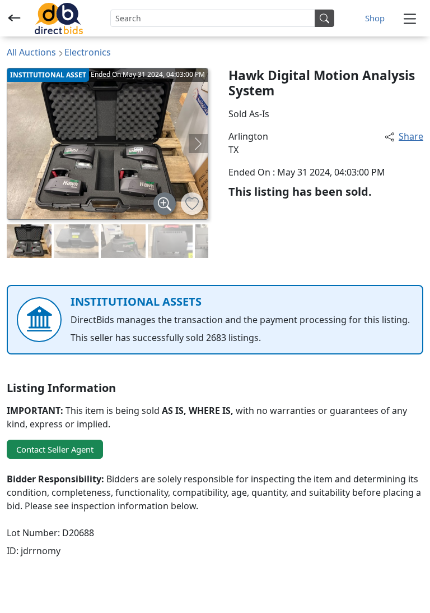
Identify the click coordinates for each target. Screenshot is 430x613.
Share (411, 136)
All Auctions (31, 52)
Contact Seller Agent (55, 449)
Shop (375, 18)
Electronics (87, 52)
